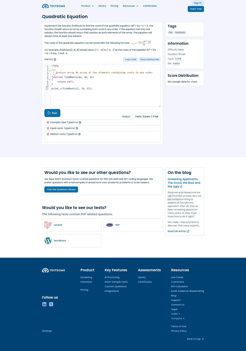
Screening (86, 277)
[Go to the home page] (53, 6)
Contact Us (177, 304)
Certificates (150, 6)
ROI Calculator (179, 286)
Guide (174, 313)
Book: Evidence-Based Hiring (187, 291)
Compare (176, 318)
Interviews (86, 282)
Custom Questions (115, 286)
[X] (51, 304)
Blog (173, 295)
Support (176, 300)
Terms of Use (178, 326)
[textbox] (105, 85)
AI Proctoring (112, 277)
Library (102, 6)
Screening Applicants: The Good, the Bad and (184, 182)
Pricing (114, 6)
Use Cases (177, 277)
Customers (177, 282)
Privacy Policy (179, 331)
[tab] (126, 117)
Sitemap (47, 331)
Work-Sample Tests (116, 282)
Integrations (112, 291)
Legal (174, 309)
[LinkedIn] (44, 304)
